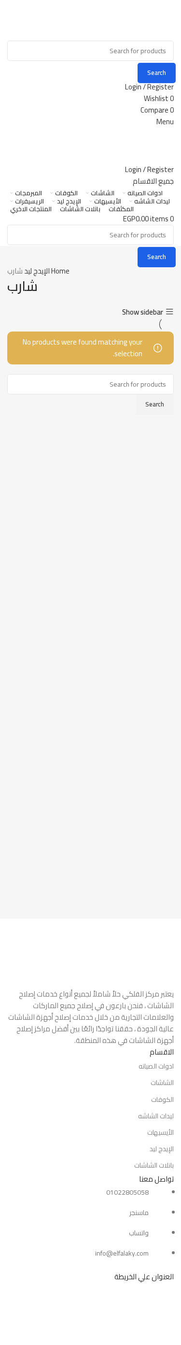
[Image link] (90, 953)
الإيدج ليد (36, 271)
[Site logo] (125, 20)
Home (60, 271)
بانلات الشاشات (154, 1165)
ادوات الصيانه (156, 1066)
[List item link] (90, 1223)
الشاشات (162, 1082)
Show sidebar (142, 312)
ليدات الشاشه (156, 1116)
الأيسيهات (160, 1132)
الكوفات (162, 1099)
